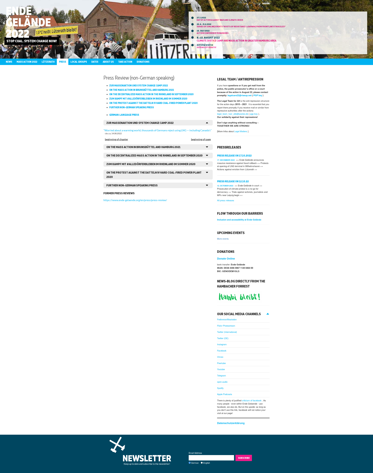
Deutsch (256, 3)
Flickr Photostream (226, 325)
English (266, 3)
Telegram (221, 375)
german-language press (124, 114)
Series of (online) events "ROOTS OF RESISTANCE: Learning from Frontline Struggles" (241, 26)
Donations (143, 61)
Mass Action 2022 (27, 61)
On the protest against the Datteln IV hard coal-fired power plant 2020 (153, 102)
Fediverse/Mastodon (227, 319)
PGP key (258, 95)
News (9, 61)
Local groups (79, 61)
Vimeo (220, 356)
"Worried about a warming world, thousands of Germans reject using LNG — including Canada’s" (157, 130)
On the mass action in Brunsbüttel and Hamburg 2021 (141, 89)
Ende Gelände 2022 (28, 22)
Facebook (221, 350)
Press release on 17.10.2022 (234, 155)
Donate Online (226, 258)
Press (62, 61)
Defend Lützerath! (206, 47)
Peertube (221, 363)
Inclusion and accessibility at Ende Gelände (239, 219)
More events (223, 238)
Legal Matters (241, 131)
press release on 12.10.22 (233, 181)
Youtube (221, 369)
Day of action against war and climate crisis (220, 20)
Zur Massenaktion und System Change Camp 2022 (138, 85)
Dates (94, 61)
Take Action (125, 61)
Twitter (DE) (222, 338)
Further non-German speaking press (131, 107)
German (195, 462)
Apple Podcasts (224, 394)
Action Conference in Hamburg (212, 33)
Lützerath (48, 61)
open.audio (222, 381)
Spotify (220, 388)
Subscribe (244, 457)
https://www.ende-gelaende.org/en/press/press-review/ (135, 200)
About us (108, 61)
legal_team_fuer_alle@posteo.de (233, 113)
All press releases (225, 200)
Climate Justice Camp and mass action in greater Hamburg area (236, 40)
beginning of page (201, 139)
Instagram (222, 344)
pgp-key (254, 113)
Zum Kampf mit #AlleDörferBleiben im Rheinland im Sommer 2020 (148, 98)
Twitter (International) (227, 331)
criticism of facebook (252, 400)
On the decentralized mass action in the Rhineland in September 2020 (151, 94)
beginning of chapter (116, 139)
